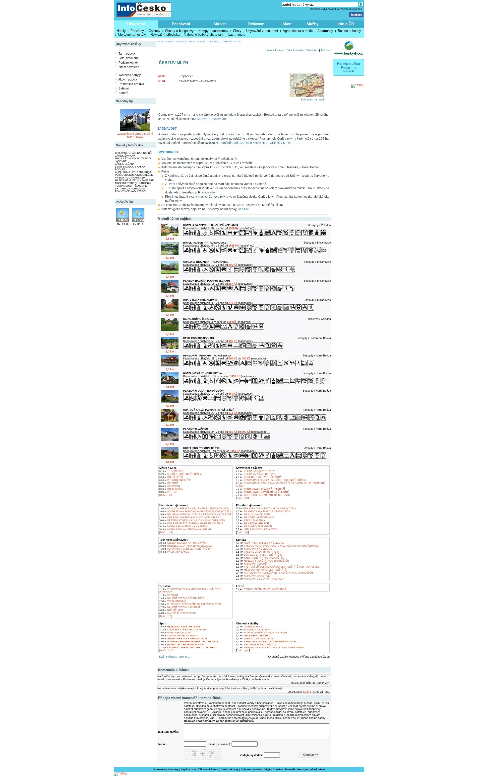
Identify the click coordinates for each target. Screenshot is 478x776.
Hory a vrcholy (197, 41)
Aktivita (220, 24)
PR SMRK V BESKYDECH (254, 526)
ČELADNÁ (168, 483)
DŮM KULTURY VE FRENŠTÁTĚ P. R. (260, 555)
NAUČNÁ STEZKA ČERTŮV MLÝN (182, 598)
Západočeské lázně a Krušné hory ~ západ (135, 135)
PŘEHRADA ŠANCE (174, 552)
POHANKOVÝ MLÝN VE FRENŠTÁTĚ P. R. (186, 549)
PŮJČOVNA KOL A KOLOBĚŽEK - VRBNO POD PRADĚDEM (134, 176)
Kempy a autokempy (213, 31)
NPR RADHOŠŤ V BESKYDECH (257, 529)
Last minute (236, 34)
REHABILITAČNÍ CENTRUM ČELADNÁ (261, 589)
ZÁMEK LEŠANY (125, 164)
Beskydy (181, 41)
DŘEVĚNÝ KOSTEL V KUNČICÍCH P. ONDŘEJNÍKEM (192, 520)
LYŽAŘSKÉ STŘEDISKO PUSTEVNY (182, 629)
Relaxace (256, 24)
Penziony (137, 31)
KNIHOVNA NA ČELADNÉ (254, 549)
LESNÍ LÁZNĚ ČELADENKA (255, 638)
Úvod (160, 41)
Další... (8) (242, 498)
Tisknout (326, 50)
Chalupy (154, 31)
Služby (312, 24)
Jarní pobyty (127, 53)
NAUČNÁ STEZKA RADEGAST (179, 607)
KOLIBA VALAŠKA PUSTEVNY (256, 474)
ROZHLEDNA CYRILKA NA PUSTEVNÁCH (186, 546)
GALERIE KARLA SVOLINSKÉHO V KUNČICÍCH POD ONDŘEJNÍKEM (277, 546)
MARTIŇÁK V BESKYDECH (178, 613)
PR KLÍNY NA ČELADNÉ (253, 514)
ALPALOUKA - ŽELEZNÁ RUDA (133, 172)
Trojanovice (213, 41)
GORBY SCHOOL (249, 626)
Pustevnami (219, 119)
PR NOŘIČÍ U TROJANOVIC (255, 517)
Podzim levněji (128, 62)
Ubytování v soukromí (262, 31)
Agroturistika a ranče (298, 31)
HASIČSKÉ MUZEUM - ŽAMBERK (134, 180)
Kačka (307, 691)
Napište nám (188, 769)
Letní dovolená (129, 58)
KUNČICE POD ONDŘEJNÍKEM (180, 474)
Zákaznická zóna (208, 769)
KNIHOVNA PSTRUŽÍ (251, 564)
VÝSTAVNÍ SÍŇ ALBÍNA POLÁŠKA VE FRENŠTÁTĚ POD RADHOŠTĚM (278, 567)
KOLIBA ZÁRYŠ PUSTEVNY (255, 471)
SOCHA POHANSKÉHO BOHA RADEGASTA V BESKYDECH (195, 511)
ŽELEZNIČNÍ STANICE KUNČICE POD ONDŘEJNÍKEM (270, 647)
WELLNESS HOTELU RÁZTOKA (257, 644)
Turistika (170, 41)
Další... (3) (165, 495)
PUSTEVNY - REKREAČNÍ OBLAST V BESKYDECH (191, 604)
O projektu (159, 769)
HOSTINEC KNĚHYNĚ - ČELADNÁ (258, 477)
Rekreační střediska (165, 34)
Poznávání (181, 24)
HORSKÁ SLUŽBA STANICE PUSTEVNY (261, 632)
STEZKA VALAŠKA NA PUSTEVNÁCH (183, 543)
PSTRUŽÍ (168, 492)
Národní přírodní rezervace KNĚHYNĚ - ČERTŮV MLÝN (254, 143)
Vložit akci (312, 50)
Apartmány (325, 31)
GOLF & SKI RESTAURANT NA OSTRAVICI (263, 495)
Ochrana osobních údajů (256, 769)
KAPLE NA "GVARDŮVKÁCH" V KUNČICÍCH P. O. (190, 517)
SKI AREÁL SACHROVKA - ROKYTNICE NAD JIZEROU (131, 190)
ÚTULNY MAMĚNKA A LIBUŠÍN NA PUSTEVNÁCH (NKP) (194, 508)
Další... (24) (166, 532)
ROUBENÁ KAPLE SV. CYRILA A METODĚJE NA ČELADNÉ (195, 514)
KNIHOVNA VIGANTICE (253, 576)
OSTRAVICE (169, 486)
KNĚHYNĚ (169, 595)
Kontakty (173, 769)
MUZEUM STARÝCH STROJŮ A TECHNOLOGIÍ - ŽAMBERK (133, 184)
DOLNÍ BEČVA (171, 489)
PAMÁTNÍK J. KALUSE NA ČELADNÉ (260, 543)
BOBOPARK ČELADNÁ (175, 632)
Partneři (290, 769)
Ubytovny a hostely (132, 34)
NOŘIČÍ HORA (171, 610)
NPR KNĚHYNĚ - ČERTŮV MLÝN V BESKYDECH (266, 508)
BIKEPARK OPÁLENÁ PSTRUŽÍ (133, 153)
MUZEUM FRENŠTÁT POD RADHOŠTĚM (262, 561)
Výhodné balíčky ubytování (204, 34)
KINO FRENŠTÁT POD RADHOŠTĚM (260, 558)
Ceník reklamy (230, 769)
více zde (209, 192)
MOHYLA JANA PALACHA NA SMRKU (183, 526)
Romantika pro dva (131, 84)
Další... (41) (166, 650)
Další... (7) (165, 616)
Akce (286, 24)
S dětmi (124, 88)
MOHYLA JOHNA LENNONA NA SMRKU (185, 529)
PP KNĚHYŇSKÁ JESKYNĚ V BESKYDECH (263, 511)
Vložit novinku (295, 50)
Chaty (237, 31)
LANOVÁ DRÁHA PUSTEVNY (179, 635)
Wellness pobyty (130, 75)
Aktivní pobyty (127, 79)
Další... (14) (243, 650)
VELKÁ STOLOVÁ (172, 601)
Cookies (278, 769)
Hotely (121, 31)
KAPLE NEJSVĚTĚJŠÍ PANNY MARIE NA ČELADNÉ (191, 523)
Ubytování (136, 24)
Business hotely (349, 31)
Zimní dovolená (129, 67)
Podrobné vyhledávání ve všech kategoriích (335, 8)
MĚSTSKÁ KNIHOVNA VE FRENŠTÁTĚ (261, 570)
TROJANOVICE (171, 471)
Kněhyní (202, 119)
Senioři (123, 93)
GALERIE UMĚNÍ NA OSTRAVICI (258, 552)
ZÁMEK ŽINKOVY (125, 155)
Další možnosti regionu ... (174, 656)
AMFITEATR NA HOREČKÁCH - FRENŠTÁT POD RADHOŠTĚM (274, 573)
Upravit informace (274, 50)
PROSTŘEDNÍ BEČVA (175, 480)
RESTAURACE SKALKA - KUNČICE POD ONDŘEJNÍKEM (271, 480)
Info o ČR (346, 24)
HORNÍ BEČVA (171, 477)
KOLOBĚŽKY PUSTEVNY (253, 629)
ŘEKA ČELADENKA (250, 520)
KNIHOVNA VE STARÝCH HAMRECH (260, 579)
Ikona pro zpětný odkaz (311, 769)
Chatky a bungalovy (179, 31)
